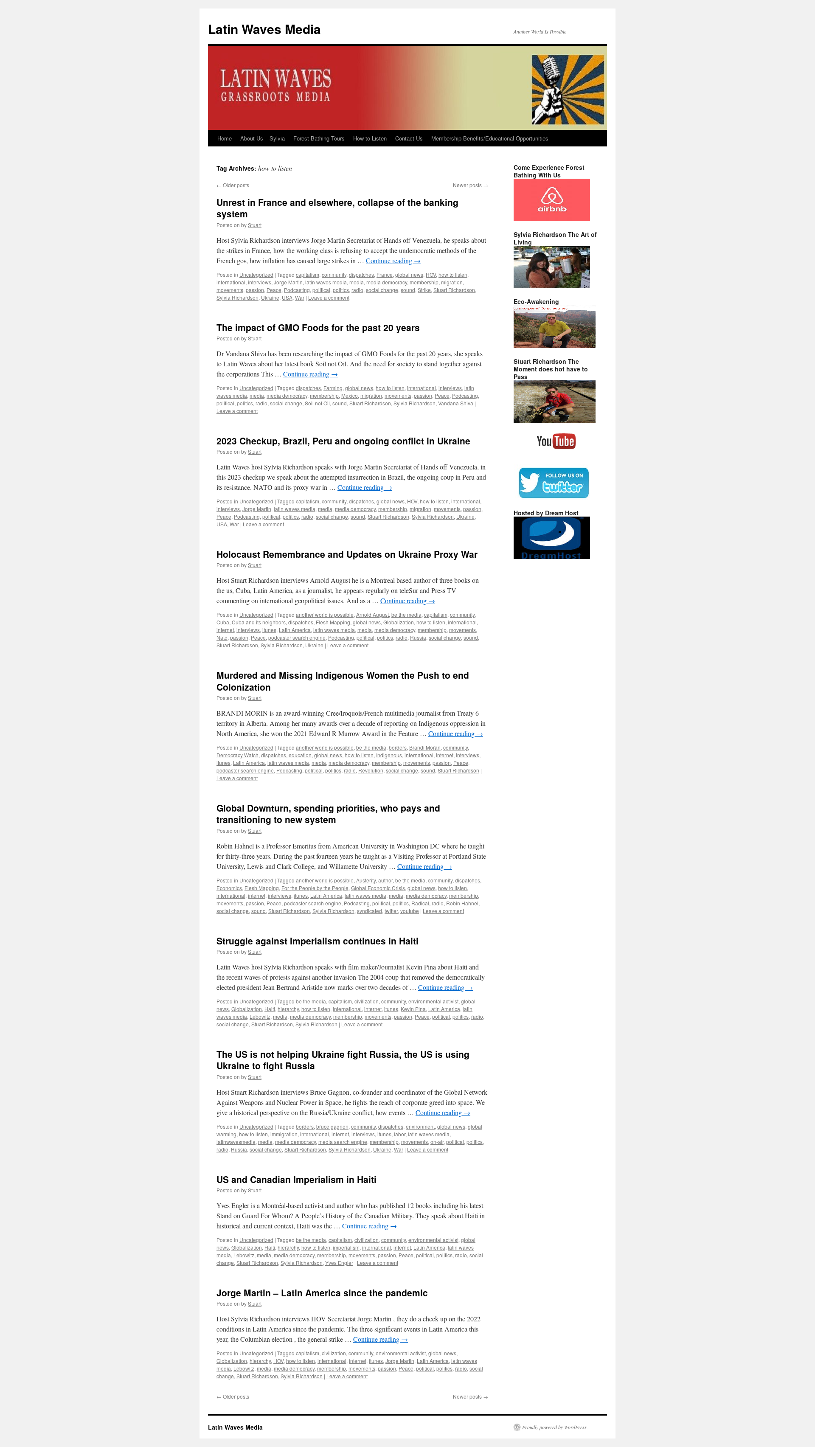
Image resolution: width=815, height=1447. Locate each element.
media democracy (386, 282)
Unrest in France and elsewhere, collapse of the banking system (337, 208)
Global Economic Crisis (378, 887)
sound (408, 289)
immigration (284, 1134)
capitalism (307, 274)
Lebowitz (260, 1016)
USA (287, 297)
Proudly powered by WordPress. (555, 1427)
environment (420, 1126)
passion (255, 289)
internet (225, 629)
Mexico (349, 395)
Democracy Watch (237, 755)
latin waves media (326, 282)
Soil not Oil (317, 403)
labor (399, 1134)
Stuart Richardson (454, 289)
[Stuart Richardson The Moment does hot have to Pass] (555, 421)
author (385, 880)
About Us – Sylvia (262, 138)
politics (341, 289)
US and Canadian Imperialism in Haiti (296, 1179)
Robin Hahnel (462, 903)
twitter (391, 910)
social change (382, 289)
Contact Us (409, 138)
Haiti (269, 1008)
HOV (431, 274)
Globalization (398, 622)
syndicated (369, 910)
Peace (274, 289)
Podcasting (297, 289)
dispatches (361, 274)
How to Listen (370, 138)
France (385, 274)
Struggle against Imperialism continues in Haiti (317, 940)
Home (224, 138)
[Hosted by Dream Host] (552, 557)
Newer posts (470, 184)
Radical (420, 903)
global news (409, 274)
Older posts (232, 184)
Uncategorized (256, 274)
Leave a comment (328, 297)
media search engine (342, 1141)
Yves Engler (339, 1262)
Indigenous (389, 755)
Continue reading (393, 260)
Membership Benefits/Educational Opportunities (489, 138)
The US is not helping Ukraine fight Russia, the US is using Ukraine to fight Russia (342, 1060)
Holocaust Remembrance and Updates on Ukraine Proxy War (347, 554)
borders (398, 747)
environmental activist (433, 1001)
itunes (269, 629)
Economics (229, 887)
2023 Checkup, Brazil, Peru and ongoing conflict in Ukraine (343, 440)
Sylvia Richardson (237, 297)
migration (452, 282)
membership (424, 282)
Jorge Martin (288, 282)
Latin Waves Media (264, 29)
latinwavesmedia (236, 1141)
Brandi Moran (425, 747)
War (299, 297)
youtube (409, 910)
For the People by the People (314, 887)
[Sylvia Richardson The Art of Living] (552, 286)
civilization (366, 1001)
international (230, 282)
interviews (259, 282)
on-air (437, 1141)
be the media (406, 614)
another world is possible (325, 614)
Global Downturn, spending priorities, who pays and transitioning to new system (328, 813)
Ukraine (270, 297)
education (300, 755)
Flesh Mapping (333, 622)
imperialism (346, 1247)
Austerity (366, 880)
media (356, 282)
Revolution (370, 770)
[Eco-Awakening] (555, 346)
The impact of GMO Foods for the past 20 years (318, 327)
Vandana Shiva (455, 403)
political (321, 289)
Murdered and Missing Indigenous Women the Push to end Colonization (342, 681)
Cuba (222, 622)
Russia (418, 637)
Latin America (295, 629)
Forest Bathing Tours (319, 138)
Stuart (254, 224)
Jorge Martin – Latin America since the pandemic (322, 1292)
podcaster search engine (297, 637)
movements (229, 289)
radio (357, 289)
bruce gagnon (332, 1126)
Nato (222, 637)
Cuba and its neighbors (259, 622)
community (334, 274)
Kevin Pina (413, 1008)
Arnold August (372, 614)
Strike (424, 289)
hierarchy (288, 1008)
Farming (333, 387)
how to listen (452, 274)
